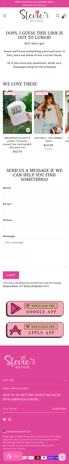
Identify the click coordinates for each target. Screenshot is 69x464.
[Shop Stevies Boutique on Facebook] (5, 420)
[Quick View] (28, 130)
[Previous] (4, 3)
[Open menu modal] (4, 15)
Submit (10, 275)
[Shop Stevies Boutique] (34, 16)
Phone (7, 220)
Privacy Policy (10, 286)
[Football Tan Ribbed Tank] (48, 112)
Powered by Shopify (14, 448)
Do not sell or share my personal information (28, 445)
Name (7, 187)
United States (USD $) (18, 431)
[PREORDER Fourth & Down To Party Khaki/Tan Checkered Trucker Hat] (17, 112)
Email (7, 203)
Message (9, 236)
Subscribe (59, 408)
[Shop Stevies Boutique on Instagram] (10, 420)
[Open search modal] (57, 15)
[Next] (64, 3)
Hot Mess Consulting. (32, 442)
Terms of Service (33, 286)
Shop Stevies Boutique (36, 436)
